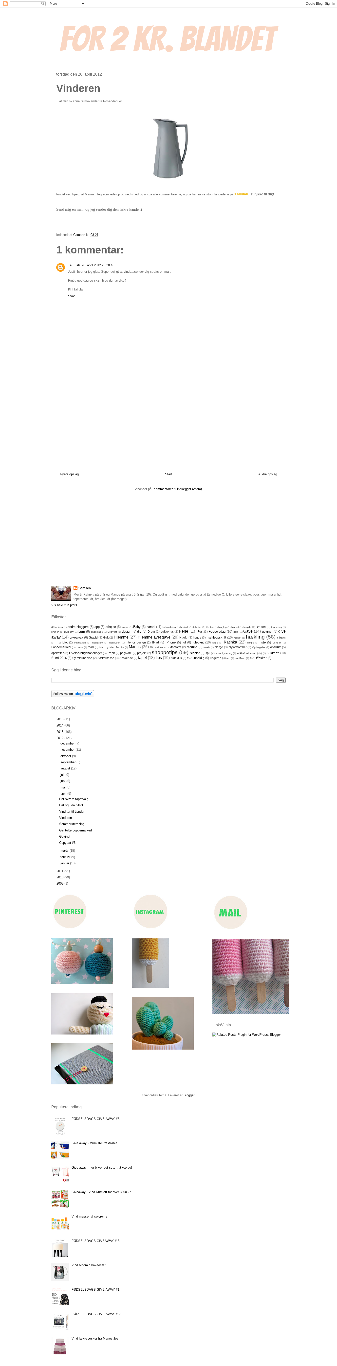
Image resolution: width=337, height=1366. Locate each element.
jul (184, 642)
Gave (248, 631)
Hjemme (121, 637)
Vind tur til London (72, 811)
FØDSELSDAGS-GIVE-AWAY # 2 (96, 1314)
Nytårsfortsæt (237, 647)
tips (159, 658)
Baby (137, 627)
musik (207, 647)
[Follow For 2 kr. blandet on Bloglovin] (72, 696)
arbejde (111, 627)
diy (139, 631)
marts (65, 850)
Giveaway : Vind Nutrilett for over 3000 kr (101, 1192)
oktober (66, 756)
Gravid (93, 637)
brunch (55, 631)
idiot (65, 642)
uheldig (199, 658)
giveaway (76, 637)
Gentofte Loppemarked (75, 830)
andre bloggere (78, 627)
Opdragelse (258, 647)
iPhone (171, 642)
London (277, 642)
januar (65, 863)
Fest (200, 631)
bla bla (210, 627)
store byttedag (224, 653)
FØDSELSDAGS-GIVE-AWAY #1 (95, 1289)
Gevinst (64, 836)
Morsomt (175, 647)
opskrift (275, 647)
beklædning (169, 627)
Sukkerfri (272, 653)
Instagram (97, 642)
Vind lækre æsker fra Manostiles (95, 1338)
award (125, 627)
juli (62, 775)
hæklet (237, 637)
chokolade (97, 631)
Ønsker (261, 658)
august (65, 768)
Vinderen (65, 818)
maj (63, 787)
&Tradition (57, 627)
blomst (235, 627)
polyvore (126, 653)
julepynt (198, 642)
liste (263, 642)
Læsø (80, 647)
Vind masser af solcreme (89, 1216)
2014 (60, 725)
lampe (250, 642)
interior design (136, 642)
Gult (106, 637)
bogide (247, 627)
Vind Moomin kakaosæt (89, 1265)
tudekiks (176, 658)
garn (236, 631)
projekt (141, 653)
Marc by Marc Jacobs (111, 647)
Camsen (84, 588)
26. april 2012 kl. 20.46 (98, 265)
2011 (60, 871)
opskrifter (57, 653)
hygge (197, 637)
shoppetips (165, 652)
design (126, 631)
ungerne (215, 658)
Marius (135, 647)
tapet (142, 658)
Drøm (151, 631)
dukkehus (167, 631)
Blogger (189, 1095)
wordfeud (240, 658)
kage (215, 642)
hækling (255, 637)
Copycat (112, 631)
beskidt (184, 627)
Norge (219, 647)
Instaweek (114, 642)
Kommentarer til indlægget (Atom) (177, 489)
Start (168, 474)
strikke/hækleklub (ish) (249, 653)
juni (63, 781)
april (63, 793)
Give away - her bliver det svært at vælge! (102, 1167)
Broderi (261, 626)
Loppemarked (61, 647)
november (67, 749)
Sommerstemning (71, 824)
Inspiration (80, 642)
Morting (192, 647)
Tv (188, 658)
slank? (195, 653)
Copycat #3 (67, 843)
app (97, 627)
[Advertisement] (168, 420)
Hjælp (183, 637)
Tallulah (241, 194)
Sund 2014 (59, 658)
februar (65, 857)
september (68, 762)
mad (91, 647)
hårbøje (281, 637)
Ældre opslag (267, 474)
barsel (151, 627)
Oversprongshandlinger (85, 653)
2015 (60, 719)
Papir (111, 653)
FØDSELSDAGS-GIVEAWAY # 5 (95, 1241)
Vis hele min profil (64, 605)
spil (208, 653)
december (67, 743)
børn (81, 631)
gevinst (267, 631)
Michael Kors (157, 647)
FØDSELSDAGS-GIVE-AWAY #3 (95, 1119)
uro (228, 658)
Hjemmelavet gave (154, 637)
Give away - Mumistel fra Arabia (94, 1143)
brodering (276, 627)
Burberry (69, 631)
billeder (197, 627)
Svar (71, 296)
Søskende (126, 658)
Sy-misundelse (82, 658)
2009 (60, 883)
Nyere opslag (69, 474)
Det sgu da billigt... (72, 805)
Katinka (230, 642)
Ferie (183, 631)
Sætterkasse (105, 658)
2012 (60, 738)
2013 (60, 732)
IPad (155, 642)
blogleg (222, 627)
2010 (60, 877)
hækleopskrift (216, 637)
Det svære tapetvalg (73, 799)
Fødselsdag (217, 631)
